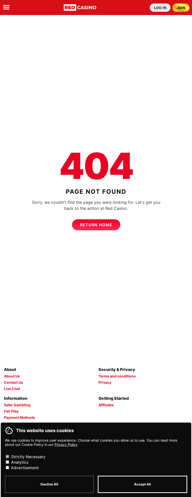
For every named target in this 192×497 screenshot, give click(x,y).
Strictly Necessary (28, 456)
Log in (160, 8)
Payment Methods (19, 417)
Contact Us (13, 382)
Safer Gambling (17, 405)
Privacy (104, 382)
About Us (12, 376)
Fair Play (11, 411)
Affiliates (106, 405)
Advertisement (24, 467)
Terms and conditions (117, 376)
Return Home (96, 224)
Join (181, 8)
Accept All (142, 484)
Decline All (49, 484)
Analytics (19, 462)
